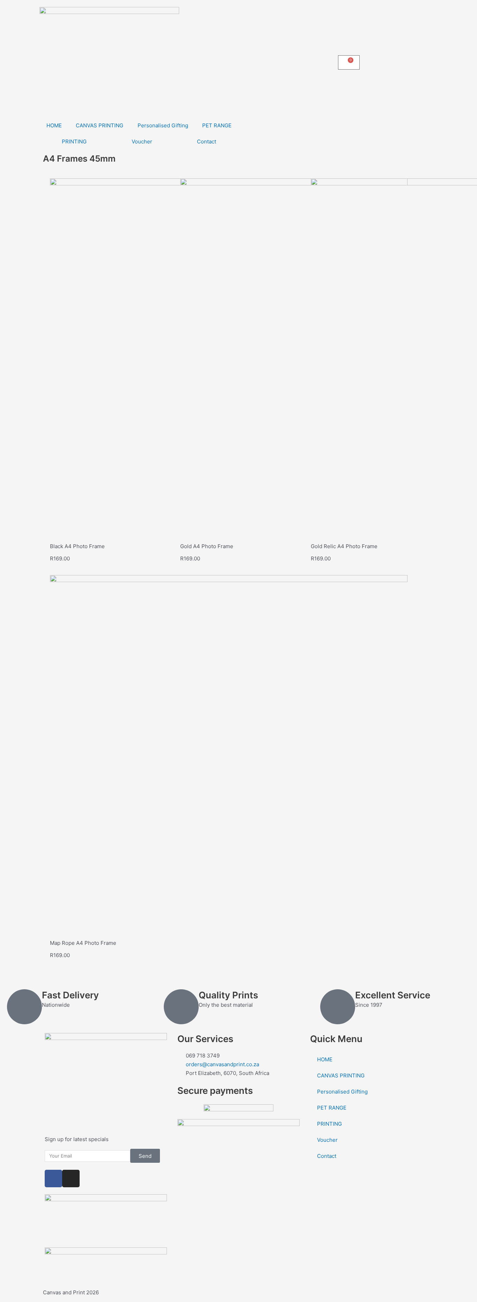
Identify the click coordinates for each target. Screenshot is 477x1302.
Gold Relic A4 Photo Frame (344, 546)
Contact (206, 141)
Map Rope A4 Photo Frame (83, 943)
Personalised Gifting (163, 125)
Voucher (142, 141)
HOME (54, 125)
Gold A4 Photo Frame (206, 546)
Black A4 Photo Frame (77, 546)
